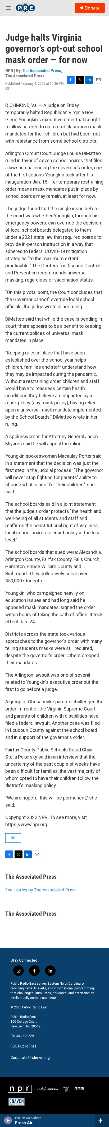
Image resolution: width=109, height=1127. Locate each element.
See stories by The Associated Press (40, 890)
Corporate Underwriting (30, 1058)
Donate (92, 8)
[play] (8, 1120)
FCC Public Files (23, 1046)
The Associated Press (41, 70)
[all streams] (102, 1120)
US (13, 838)
